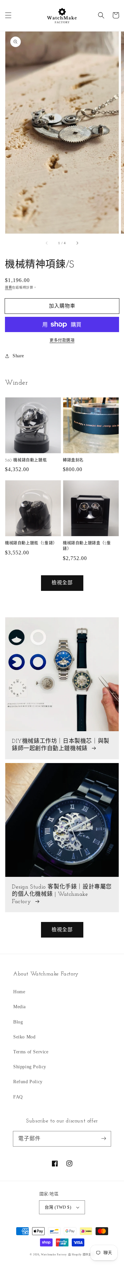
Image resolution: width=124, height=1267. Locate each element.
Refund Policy (28, 1081)
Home (19, 991)
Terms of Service (31, 1051)
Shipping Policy (29, 1066)
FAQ (18, 1096)
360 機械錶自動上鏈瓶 (26, 460)
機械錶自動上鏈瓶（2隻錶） (31, 543)
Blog (18, 1022)
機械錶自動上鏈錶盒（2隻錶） (87, 546)
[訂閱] (103, 1138)
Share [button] (18, 355)
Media (19, 1006)
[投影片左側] (47, 243)
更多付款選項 (62, 340)
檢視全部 (62, 582)
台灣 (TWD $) (58, 1207)
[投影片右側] (77, 243)
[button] (8, 15)
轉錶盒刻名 (73, 460)
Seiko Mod (24, 1036)
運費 (8, 287)
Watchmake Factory (54, 1254)
